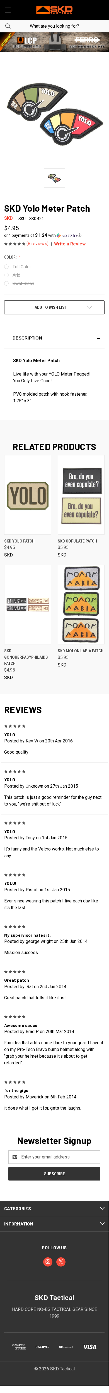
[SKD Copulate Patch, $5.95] (81, 495)
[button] (54, 42)
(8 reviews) (38, 243)
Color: (10, 257)
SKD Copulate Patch (77, 541)
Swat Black (23, 283)
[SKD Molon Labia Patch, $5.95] (81, 604)
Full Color (22, 266)
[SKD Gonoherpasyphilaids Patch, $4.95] (27, 604)
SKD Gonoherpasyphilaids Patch (26, 657)
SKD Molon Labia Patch (80, 650)
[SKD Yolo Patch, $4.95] (27, 495)
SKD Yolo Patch (19, 541)
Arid (16, 275)
